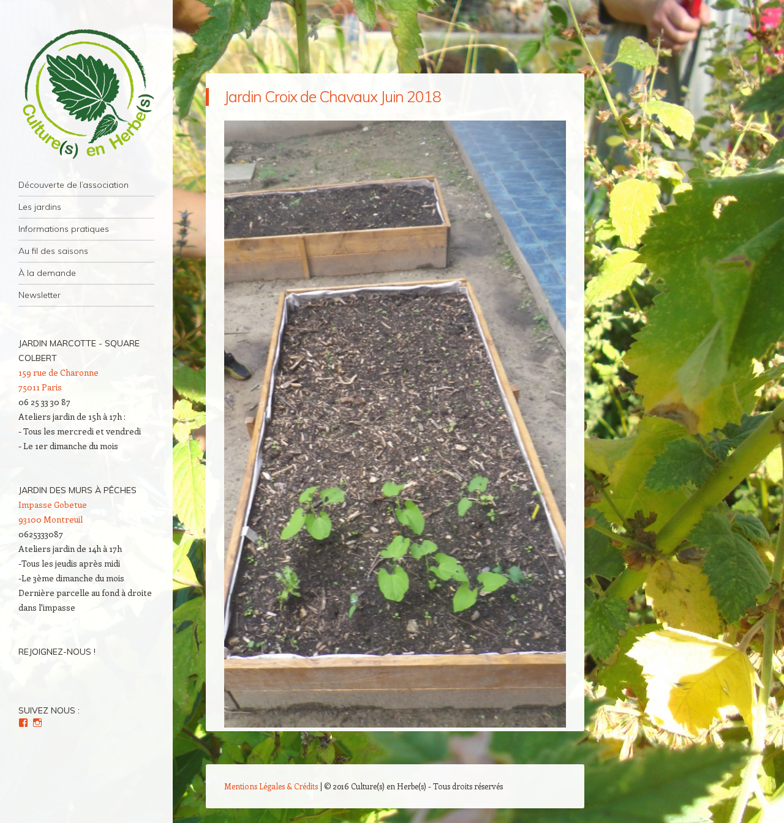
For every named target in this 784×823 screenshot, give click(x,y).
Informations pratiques (63, 228)
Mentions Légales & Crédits (271, 786)
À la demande (47, 272)
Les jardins (39, 206)
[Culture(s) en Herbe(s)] (86, 94)
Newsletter (39, 294)
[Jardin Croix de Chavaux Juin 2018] (395, 724)
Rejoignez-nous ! (57, 651)
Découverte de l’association (73, 184)
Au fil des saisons (53, 250)
